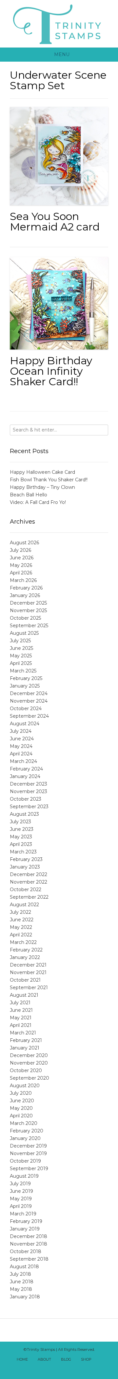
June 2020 (22, 1101)
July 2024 (20, 731)
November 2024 (29, 701)
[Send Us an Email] (102, 1360)
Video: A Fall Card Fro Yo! (38, 502)
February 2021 (26, 1040)
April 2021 (20, 1025)
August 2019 (24, 1176)
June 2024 (22, 739)
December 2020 (29, 1055)
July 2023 (20, 822)
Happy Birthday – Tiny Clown (42, 487)
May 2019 (21, 1199)
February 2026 (26, 588)
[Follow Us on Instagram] (66, 1368)
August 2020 (25, 1086)
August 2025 (24, 633)
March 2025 (23, 671)
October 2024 (26, 708)
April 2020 (21, 1116)
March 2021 (23, 1033)
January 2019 (25, 1229)
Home (22, 1359)
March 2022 (23, 942)
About (44, 1359)
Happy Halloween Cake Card (42, 472)
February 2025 (26, 678)
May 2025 (21, 656)
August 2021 (24, 995)
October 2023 (25, 799)
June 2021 (21, 1010)
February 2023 (26, 859)
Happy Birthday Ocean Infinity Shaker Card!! (51, 371)
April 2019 (21, 1206)
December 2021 (28, 965)
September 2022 (29, 897)
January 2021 (24, 1048)
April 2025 (21, 663)
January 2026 (25, 595)
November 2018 (28, 1244)
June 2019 (21, 1191)
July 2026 (20, 550)
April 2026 (21, 573)
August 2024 (24, 724)
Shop (86, 1359)
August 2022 (24, 905)
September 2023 (29, 806)
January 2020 (25, 1138)
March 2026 (23, 580)
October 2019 (25, 1161)
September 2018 (29, 1259)
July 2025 (20, 641)
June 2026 (21, 558)
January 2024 (25, 776)
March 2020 (23, 1123)
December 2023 (28, 784)
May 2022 (21, 927)
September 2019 (29, 1168)
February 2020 (26, 1131)
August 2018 (24, 1266)
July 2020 (21, 1093)
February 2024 (26, 769)
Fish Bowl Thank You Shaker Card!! (49, 480)
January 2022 (25, 957)
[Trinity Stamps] (59, 24)
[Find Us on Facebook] (44, 1368)
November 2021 (28, 972)
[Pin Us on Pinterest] (73, 1368)
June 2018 (21, 1282)
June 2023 (21, 829)
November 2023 (28, 791)
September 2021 (29, 987)
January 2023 (25, 867)
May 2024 (21, 746)
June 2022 (21, 920)
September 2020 (29, 1078)
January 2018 (25, 1297)
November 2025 (28, 610)
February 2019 (26, 1221)
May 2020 (21, 1108)
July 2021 (20, 1003)
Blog (66, 1359)
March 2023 (23, 852)
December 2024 (29, 693)
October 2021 (25, 980)
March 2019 (23, 1214)
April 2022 (21, 935)
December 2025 (28, 603)
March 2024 (23, 761)
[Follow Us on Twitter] (51, 1368)
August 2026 (24, 543)
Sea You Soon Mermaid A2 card (55, 221)
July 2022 (20, 912)
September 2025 (29, 626)
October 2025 (25, 618)
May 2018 (21, 1289)
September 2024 (29, 716)
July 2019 (20, 1184)
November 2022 (28, 882)
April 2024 (21, 754)
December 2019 (28, 1146)
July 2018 (20, 1274)
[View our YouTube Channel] (59, 1368)
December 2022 (28, 874)
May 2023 (21, 837)
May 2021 (20, 1018)
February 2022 (26, 950)
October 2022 (25, 889)
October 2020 (26, 1070)
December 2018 (28, 1236)
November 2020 (29, 1063)
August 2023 (24, 814)
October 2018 (25, 1251)
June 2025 (21, 648)
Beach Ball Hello (28, 495)
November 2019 (28, 1153)
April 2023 (21, 844)
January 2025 (25, 686)
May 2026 (21, 565)
